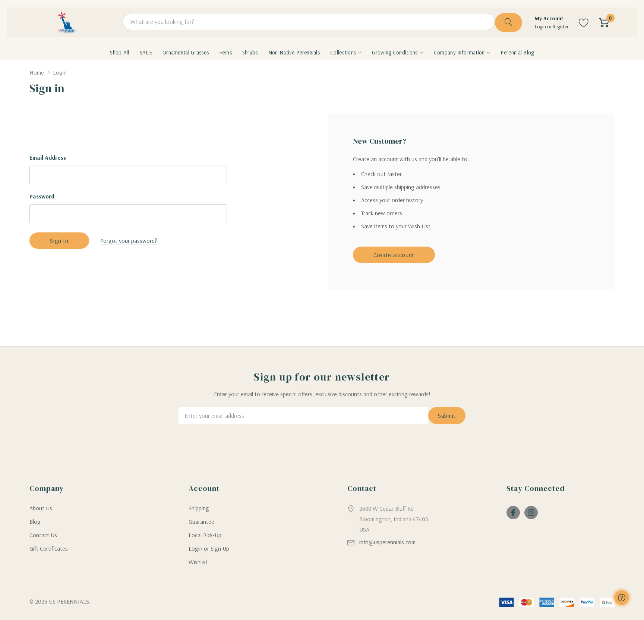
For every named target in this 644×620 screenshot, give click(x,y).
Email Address (47, 157)
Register (561, 26)
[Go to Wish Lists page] (584, 22)
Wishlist (198, 562)
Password (41, 196)
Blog (35, 521)
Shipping (199, 508)
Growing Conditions (394, 52)
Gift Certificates (48, 548)
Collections (343, 52)
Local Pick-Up (205, 535)
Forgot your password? (128, 240)
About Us (40, 508)
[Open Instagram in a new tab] (531, 512)
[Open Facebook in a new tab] (513, 512)
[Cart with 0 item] (604, 22)
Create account (393, 255)
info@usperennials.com (387, 542)
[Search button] (508, 22)
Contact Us (43, 535)
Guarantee (201, 521)
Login (541, 26)
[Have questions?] (621, 597)
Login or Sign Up (209, 548)
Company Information (459, 52)
